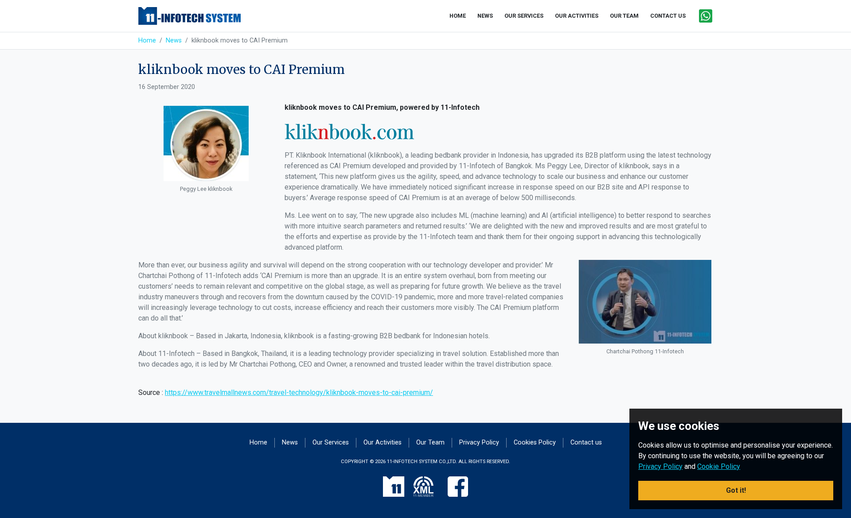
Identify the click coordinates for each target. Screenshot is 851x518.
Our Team (430, 442)
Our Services (330, 442)
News (174, 40)
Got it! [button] (736, 490)
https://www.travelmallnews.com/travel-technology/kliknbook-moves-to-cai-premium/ (299, 392)
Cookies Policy (535, 442)
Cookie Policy (718, 466)
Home (147, 40)
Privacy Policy (479, 442)
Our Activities (382, 442)
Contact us (586, 442)
